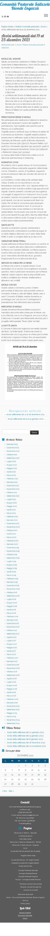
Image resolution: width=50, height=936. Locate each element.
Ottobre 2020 (12, 530)
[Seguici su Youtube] (8, 17)
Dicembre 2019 (13, 548)
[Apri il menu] (46, 16)
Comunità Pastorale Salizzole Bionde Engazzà (25, 6)
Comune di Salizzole (25, 915)
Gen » (11, 791)
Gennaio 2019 (12, 582)
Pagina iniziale (7, 27)
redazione (5, 48)
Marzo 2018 (11, 613)
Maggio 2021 (12, 506)
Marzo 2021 (11, 513)
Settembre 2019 (13, 558)
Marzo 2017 (11, 654)
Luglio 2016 (11, 682)
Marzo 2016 (11, 696)
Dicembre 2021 (13, 486)
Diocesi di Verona (25, 913)
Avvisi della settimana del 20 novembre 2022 (26, 746)
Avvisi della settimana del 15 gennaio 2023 (25, 736)
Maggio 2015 (12, 713)
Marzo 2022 (11, 475)
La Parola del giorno (25, 836)
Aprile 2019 (11, 572)
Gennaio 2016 (12, 703)
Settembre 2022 (13, 458)
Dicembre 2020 (13, 523)
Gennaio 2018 (12, 620)
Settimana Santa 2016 (25, 894)
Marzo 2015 (11, 716)
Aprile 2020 (11, 534)
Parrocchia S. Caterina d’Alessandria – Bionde (25, 842)
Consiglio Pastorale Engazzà (28, 876)
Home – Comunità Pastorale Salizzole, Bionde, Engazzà (25, 897)
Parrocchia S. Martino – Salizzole (25, 833)
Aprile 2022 (11, 472)
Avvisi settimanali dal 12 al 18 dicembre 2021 (24, 414)
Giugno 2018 (12, 603)
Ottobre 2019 (12, 554)
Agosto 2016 (12, 679)
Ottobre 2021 (12, 492)
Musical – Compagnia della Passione (28, 879)
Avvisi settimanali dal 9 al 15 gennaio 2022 (27, 419)
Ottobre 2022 (12, 455)
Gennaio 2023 (12, 444)
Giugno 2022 (12, 465)
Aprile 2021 (11, 510)
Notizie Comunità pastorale (27, 27)
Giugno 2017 (12, 644)
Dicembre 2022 (13, 448)
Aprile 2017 (11, 651)
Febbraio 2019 (12, 579)
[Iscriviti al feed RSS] (3, 17)
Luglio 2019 (11, 561)
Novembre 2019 (13, 551)
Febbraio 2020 (12, 541)
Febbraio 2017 (12, 658)
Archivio (25, 900)
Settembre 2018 (13, 596)
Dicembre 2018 (13, 585)
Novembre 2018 (13, 589)
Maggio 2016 (12, 689)
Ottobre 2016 (12, 672)
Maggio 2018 (12, 606)
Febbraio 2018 (12, 617)
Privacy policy (25, 903)
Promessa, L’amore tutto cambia (31, 884)
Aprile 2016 (11, 692)
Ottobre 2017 (12, 630)
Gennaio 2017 (12, 661)
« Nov (4, 791)
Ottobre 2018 (12, 592)
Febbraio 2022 (12, 479)
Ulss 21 (25, 918)
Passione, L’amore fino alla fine (30, 887)
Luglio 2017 (11, 641)
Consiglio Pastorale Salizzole (28, 870)
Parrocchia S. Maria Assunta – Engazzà (25, 845)
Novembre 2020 (13, 527)
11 (38, 770)
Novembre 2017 (13, 627)
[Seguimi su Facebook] (5, 17)
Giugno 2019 (12, 565)
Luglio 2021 (11, 499)
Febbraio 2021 (12, 517)
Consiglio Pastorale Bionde (28, 873)
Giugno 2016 (12, 685)
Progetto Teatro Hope (28, 855)
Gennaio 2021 (12, 520)
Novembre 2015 (13, 706)
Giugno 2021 (12, 503)
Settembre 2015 (13, 710)
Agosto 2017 (11, 637)
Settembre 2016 (13, 675)
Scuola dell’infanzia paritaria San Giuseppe (25, 851)
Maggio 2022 (12, 468)
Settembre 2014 (13, 723)
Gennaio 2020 (12, 544)
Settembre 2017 (13, 634)
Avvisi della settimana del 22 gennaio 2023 (25, 732)
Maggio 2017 (12, 648)
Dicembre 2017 (13, 623)
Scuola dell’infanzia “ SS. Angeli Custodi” (25, 860)
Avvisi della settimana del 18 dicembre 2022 (26, 743)
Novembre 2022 (13, 451)
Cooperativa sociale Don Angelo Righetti (25, 863)
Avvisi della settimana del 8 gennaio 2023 (25, 739)
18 (39, 775)
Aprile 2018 (11, 610)
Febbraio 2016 (12, 699)
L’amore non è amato (30, 890)
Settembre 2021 (13, 496)
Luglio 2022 (11, 461)
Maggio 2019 (12, 568)
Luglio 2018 (11, 599)
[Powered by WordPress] (17, 932)
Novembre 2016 (13, 668)
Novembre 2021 (13, 489)
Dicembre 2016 (13, 665)
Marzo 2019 (11, 575)
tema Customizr (35, 933)
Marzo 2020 (11, 537)
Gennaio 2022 (12, 482)
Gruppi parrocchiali (25, 866)
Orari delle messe (25, 839)
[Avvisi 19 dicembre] (25, 371)
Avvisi (43, 27)
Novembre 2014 (13, 720)
